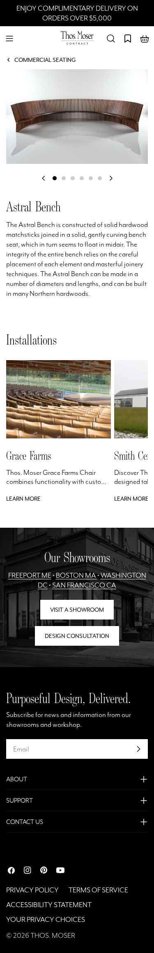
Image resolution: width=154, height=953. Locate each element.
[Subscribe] (138, 749)
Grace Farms (28, 456)
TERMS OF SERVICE (98, 889)
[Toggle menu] (9, 38)
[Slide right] (110, 178)
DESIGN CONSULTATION (77, 636)
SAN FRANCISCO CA (84, 585)
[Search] (111, 38)
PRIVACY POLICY (32, 889)
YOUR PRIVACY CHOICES (45, 919)
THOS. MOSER (52, 935)
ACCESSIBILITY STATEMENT (49, 904)
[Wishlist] (128, 38)
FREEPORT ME (29, 575)
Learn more (23, 498)
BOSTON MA (76, 575)
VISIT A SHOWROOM (77, 609)
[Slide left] (43, 178)
